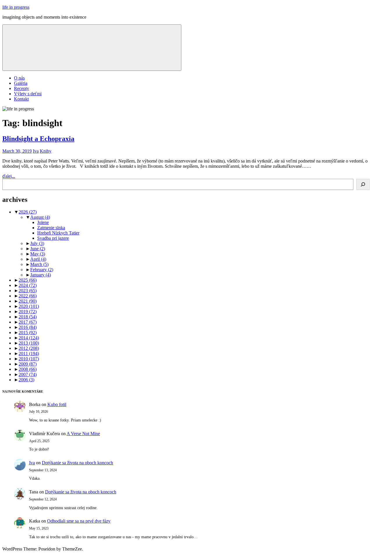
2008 (28, 369)
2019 (28, 311)
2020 (29, 306)
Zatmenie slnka (51, 227)
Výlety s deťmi (28, 93)
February (41, 269)
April (38, 259)
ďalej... (8, 176)
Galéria (20, 83)
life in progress (15, 7)
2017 (28, 322)
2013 (29, 342)
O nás (19, 77)
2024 (28, 285)
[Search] (363, 184)
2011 (29, 353)
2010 (29, 358)
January (40, 274)
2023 (28, 290)
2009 (28, 363)
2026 (28, 211)
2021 (28, 301)
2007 (28, 374)
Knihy (45, 151)
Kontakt (21, 98)
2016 (28, 327)
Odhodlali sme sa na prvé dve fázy (78, 520)
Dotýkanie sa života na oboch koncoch (77, 462)
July (37, 243)
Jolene (43, 222)
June (37, 248)
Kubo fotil (56, 404)
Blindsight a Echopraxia (38, 138)
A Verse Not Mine (83, 433)
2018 (28, 316)
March (39, 264)
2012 (29, 348)
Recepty (21, 88)
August (40, 217)
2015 (28, 332)
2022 (28, 295)
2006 (26, 379)
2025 (28, 280)
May (37, 253)
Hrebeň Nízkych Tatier (58, 232)
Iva (36, 151)
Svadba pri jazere (53, 238)
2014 (29, 337)
